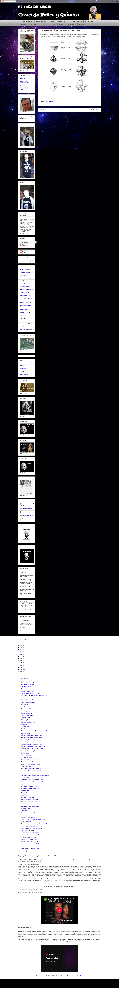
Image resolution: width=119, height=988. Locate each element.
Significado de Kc (25, 717)
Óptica (21, 315)
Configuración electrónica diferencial (30, 812)
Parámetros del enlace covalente (29, 759)
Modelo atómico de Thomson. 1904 (30, 843)
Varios (21, 326)
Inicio (71, 110)
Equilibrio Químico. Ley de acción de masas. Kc (33, 711)
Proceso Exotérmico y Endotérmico (30, 799)
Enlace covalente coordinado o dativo (30, 764)
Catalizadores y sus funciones (28, 722)
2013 (21, 671)
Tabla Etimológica (24, 374)
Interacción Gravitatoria (26, 305)
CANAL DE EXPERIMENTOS (67, 24)
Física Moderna (24, 295)
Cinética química (24, 278)
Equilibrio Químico (25, 286)
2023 (21, 649)
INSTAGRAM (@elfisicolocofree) (25, 82)
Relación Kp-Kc (25, 720)
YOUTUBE (22, 78)
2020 (21, 656)
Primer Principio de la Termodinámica (30, 801)
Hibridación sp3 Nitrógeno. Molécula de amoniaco (33, 746)
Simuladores (23, 368)
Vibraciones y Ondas (25, 329)
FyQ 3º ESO (23, 24)
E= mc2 (23, 680)
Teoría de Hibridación (26, 757)
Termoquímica (23, 324)
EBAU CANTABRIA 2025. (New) (45, 21)
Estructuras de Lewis (26, 766)
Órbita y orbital (24, 810)
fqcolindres (25, 519)
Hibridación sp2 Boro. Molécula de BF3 (31, 742)
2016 (21, 665)
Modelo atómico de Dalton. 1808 (29, 846)
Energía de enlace (25, 790)
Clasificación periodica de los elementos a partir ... (33, 819)
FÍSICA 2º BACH (62, 21)
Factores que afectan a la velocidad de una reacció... (34, 731)
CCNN (42, 24)
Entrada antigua (94, 110)
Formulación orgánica (26, 298)
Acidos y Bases (24, 269)
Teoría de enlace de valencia (28, 762)
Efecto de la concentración (27, 715)
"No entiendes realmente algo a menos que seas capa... (35, 689)
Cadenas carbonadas (26, 755)
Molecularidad (24, 724)
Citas (21, 281)
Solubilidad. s (24, 704)
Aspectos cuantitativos (26, 272)
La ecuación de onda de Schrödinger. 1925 (31, 832)
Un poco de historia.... (26, 821)
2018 (21, 660)
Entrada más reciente (46, 110)
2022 (21, 651)
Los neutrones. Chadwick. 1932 (29, 839)
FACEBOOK (23, 90)
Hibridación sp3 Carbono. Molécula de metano (32, 739)
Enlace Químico (49, 101)
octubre (23, 851)
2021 (21, 654)
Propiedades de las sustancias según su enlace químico (35, 775)
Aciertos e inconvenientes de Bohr (29, 826)
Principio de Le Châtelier (27, 709)
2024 (21, 647)
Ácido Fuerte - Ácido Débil (27, 684)
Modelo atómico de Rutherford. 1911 (30, 841)
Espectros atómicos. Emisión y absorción (31, 828)
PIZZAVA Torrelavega (27, 512)
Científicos (22, 275)
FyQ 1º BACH (89, 21)
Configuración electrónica (27, 830)
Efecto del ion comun (26, 697)
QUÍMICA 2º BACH (76, 21)
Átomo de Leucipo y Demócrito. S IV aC (31, 848)
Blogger (82, 976)
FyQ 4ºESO (34, 24)
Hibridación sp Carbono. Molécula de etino (31, 735)
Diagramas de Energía (26, 733)
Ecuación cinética (25, 726)
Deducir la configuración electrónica (30, 806)
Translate (25, 245)
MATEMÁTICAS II (84, 24)
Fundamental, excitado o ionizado (29, 815)
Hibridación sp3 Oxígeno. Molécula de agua (32, 748)
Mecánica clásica (24, 312)
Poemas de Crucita (27, 515)
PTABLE (22, 371)
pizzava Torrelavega (27, 508)
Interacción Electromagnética (24, 301)
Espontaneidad (24, 784)
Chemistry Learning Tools (27, 363)
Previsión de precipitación (27, 700)
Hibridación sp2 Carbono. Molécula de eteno (32, 737)
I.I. (48, 24)
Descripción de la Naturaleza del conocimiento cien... (34, 695)
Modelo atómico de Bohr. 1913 (28, 837)
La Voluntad (24, 706)
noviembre (24, 678)
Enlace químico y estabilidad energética (31, 768)
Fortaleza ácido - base (26, 686)
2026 (21, 643)
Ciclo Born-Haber (25, 777)
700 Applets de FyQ (25, 365)
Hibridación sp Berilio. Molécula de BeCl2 (31, 744)
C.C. (54, 24)
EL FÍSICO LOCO (34, 7)
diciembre (24, 676)
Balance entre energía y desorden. (29, 786)
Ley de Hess (24, 795)
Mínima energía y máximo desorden (30, 788)
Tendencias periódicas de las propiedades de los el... (34, 824)
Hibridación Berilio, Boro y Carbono (30, 750)
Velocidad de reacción (26, 728)
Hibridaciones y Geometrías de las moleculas (32, 781)
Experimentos (23, 292)
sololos (67, 976)
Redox (21, 318)
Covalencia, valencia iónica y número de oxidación (33, 770)
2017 (21, 663)
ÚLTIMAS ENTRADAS (26, 21)
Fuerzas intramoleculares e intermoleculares (32, 779)
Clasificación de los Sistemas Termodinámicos (33, 804)
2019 (21, 658)
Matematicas (23, 309)
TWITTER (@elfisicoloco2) (24, 86)
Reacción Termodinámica (27, 797)
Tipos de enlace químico (27, 773)
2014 (21, 669)
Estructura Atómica (25, 289)
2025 (21, 645)
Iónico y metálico (25, 753)
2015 (21, 667)
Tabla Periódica (24, 321)
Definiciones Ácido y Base (27, 691)
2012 (21, 674)
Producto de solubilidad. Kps (28, 702)
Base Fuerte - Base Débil (27, 682)
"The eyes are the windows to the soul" (31, 693)
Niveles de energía (25, 808)
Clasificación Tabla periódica (28, 817)
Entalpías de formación (27, 793)
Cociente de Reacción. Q (27, 713)
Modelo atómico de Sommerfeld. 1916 (30, 835)
